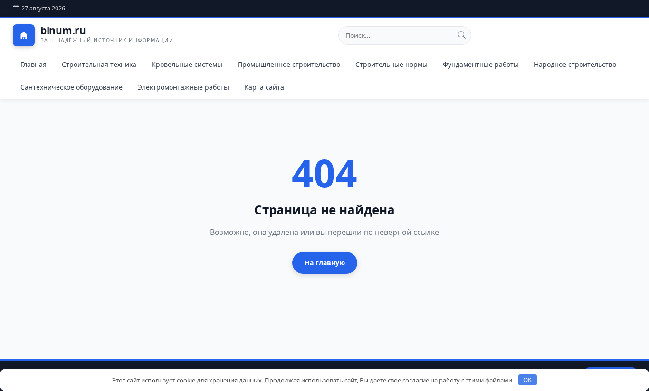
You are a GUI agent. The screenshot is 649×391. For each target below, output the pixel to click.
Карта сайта (264, 87)
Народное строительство (575, 64)
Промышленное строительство (289, 64)
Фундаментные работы (481, 64)
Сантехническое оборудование (71, 87)
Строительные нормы (391, 64)
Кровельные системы (187, 64)
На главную (325, 262)
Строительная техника (99, 64)
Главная (33, 64)
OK (527, 379)
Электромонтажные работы (183, 87)
